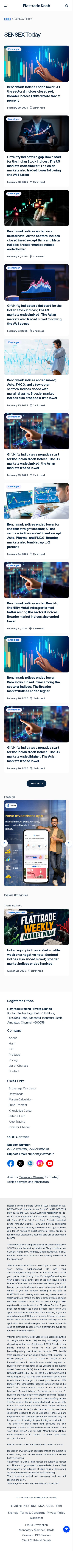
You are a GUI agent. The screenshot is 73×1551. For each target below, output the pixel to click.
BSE (33, 1505)
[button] (6, 5)
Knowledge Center (21, 1110)
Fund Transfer (18, 1105)
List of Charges (18, 1065)
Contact (14, 1071)
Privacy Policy (56, 1512)
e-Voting (16, 1505)
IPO (11, 1049)
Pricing (13, 1060)
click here (57, 1391)
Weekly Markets (16, 912)
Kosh (12, 1043)
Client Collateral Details (36, 1540)
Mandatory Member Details (36, 1530)
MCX (41, 1505)
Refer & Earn (17, 1116)
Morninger (14, 119)
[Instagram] (40, 1163)
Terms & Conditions (32, 1512)
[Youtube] (49, 1163)
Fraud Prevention (36, 1525)
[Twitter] (20, 1163)
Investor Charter (19, 1127)
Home (7, 18)
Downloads (16, 1094)
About (13, 1038)
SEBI (59, 1505)
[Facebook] (10, 1163)
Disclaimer (36, 1518)
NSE (26, 1505)
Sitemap (13, 1512)
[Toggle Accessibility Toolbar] (66, 1529)
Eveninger (13, 49)
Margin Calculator (20, 1099)
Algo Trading (17, 1121)
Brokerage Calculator (22, 1088)
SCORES (11, 1248)
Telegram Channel (31, 1177)
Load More (36, 783)
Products (14, 1054)
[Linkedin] (30, 1163)
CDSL (50, 1505)
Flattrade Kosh (36, 5)
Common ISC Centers (36, 1535)
